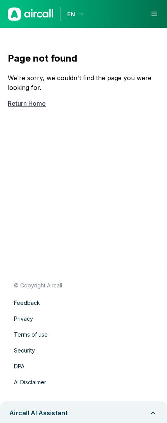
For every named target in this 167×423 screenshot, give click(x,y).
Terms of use (31, 334)
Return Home (27, 103)
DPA (19, 366)
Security (24, 350)
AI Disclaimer (30, 382)
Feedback (27, 302)
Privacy (23, 318)
